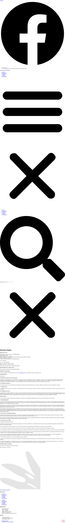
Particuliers (4, 73)
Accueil (3, 210)
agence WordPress (21, 372)
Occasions (3, 74)
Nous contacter (4, 76)
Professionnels (4, 494)
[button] (32, 143)
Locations (3, 75)
